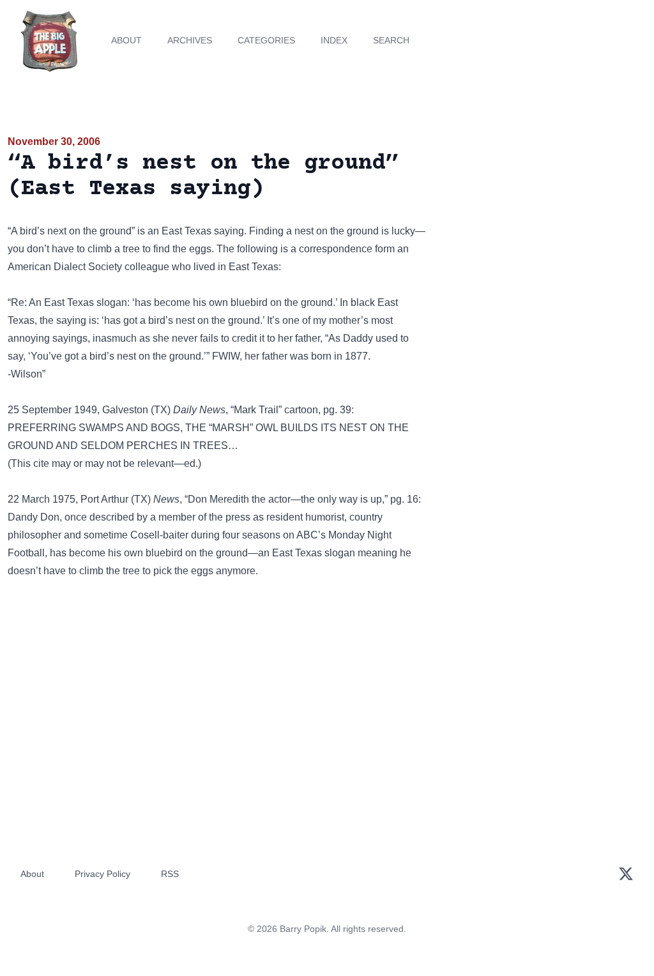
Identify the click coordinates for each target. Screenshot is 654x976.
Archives (189, 40)
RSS (170, 874)
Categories (266, 40)
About (126, 40)
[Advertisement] (545, 223)
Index (334, 40)
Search (391, 40)
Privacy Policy (102, 874)
